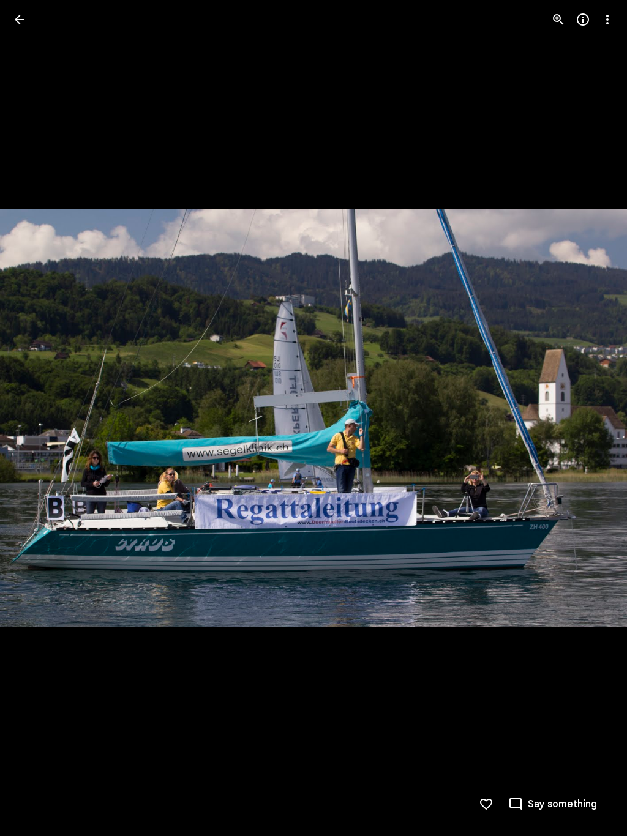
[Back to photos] (19, 19)
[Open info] (583, 19)
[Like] (486, 804)
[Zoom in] (558, 19)
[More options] (607, 19)
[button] (34, 418)
